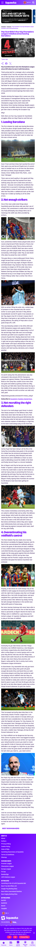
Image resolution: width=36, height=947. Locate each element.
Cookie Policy (5, 846)
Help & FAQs (5, 849)
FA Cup (3, 872)
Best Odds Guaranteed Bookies (11, 891)
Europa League (6, 869)
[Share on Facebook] (6, 63)
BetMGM (4, 903)
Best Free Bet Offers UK (9, 886)
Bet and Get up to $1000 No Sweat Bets (15, 15)
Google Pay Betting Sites (9, 889)
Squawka (3, 26)
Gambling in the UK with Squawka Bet (13, 883)
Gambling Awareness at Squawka (12, 852)
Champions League (7, 866)
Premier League (6, 863)
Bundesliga (5, 874)
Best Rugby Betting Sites (9, 894)
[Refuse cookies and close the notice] (34, 933)
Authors (3, 841)
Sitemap (4, 857)
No (15, 937)
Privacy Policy (6, 844)
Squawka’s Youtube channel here (21, 399)
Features (9, 26)
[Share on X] (10, 63)
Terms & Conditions (7, 855)
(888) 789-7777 (21, 20)
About (3, 838)
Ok (9, 937)
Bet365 (3, 900)
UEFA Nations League (8, 877)
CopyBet (4, 908)
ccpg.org (6, 21)
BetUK (3, 906)
